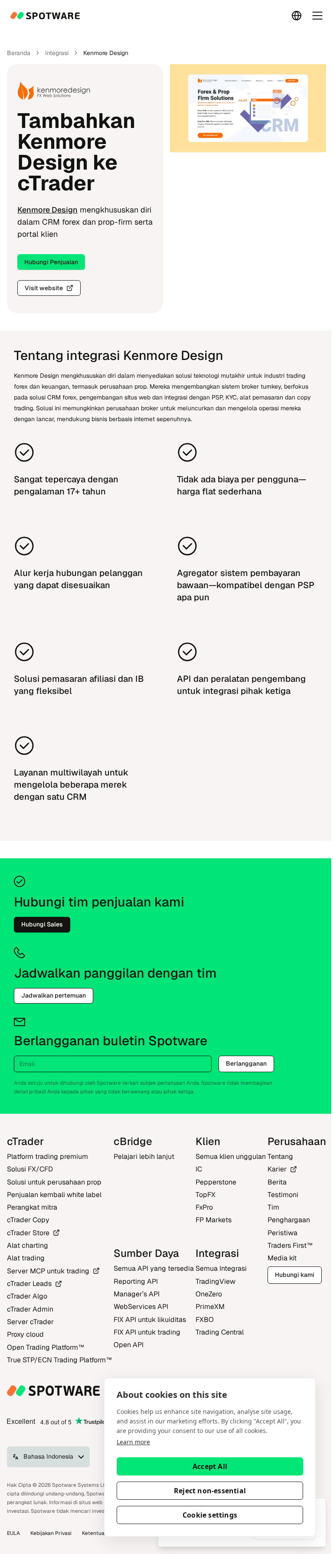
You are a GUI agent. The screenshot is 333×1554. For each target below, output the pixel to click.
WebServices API (141, 1306)
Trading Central (220, 1332)
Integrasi (57, 53)
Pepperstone (216, 1182)
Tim (273, 1207)
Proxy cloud (25, 1334)
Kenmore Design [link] (105, 53)
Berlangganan (246, 1063)
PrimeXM (210, 1306)
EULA (13, 1533)
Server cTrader (30, 1321)
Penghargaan (289, 1219)
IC (199, 1169)
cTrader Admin (30, 1309)
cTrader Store (28, 1232)
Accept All (210, 1466)
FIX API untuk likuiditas (150, 1319)
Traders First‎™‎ (290, 1245)
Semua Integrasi (221, 1268)
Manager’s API (137, 1294)
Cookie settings (210, 1515)
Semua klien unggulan (231, 1156)
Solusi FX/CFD (30, 1169)
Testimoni (283, 1194)
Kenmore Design (47, 210)
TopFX (205, 1194)
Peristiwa (282, 1232)
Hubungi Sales (42, 924)
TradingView (215, 1281)
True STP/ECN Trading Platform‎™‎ (59, 1359)
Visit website (44, 288)
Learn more (133, 1442)
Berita (277, 1182)
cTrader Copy (28, 1219)
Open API (129, 1344)
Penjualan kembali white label (54, 1194)
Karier (277, 1169)
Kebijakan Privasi (51, 1533)
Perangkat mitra (32, 1207)
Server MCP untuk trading (48, 1271)
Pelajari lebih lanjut (144, 1156)
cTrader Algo (27, 1296)
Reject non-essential (210, 1490)
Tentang (280, 1156)
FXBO (205, 1319)
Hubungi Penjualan (51, 262)
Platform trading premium (47, 1156)
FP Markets (214, 1219)
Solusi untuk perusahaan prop (54, 1182)
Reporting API (136, 1281)
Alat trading (26, 1258)
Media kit (282, 1258)
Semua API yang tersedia (154, 1268)
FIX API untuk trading (147, 1332)
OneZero (209, 1294)
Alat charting (27, 1245)
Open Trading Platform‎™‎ (45, 1347)
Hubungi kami (294, 1275)
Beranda (18, 53)
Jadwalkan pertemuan (53, 995)
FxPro (204, 1207)
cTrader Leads (29, 1283)
